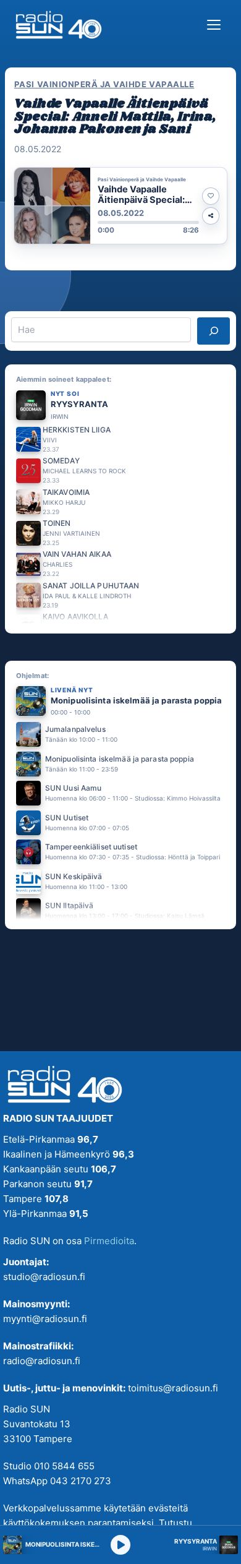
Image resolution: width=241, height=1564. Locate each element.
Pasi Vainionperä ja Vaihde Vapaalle (104, 84)
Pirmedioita (109, 1241)
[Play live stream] (120, 1544)
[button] (120, 206)
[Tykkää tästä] (210, 196)
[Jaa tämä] (210, 216)
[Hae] (213, 331)
